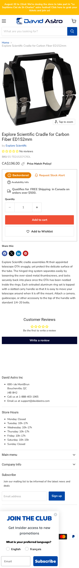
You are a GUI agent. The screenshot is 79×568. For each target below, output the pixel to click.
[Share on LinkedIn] (18, 253)
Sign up (57, 496)
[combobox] (34, 31)
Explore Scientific (16, 145)
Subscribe (45, 561)
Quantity (10, 199)
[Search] (72, 31)
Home (5, 42)
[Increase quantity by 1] (37, 207)
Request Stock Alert (52, 175)
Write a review (40, 340)
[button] (10, 151)
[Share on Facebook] (4, 253)
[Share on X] (11, 253)
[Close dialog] (55, 514)
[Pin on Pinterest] (25, 253)
